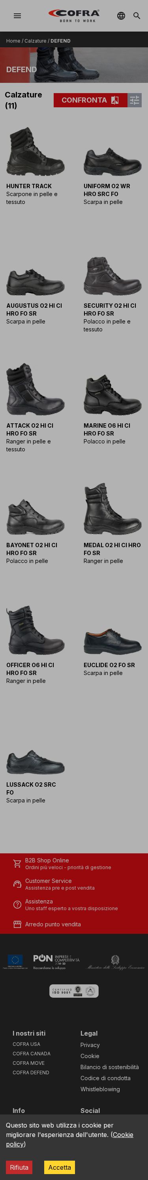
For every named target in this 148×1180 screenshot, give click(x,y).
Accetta (59, 1167)
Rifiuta (19, 1167)
